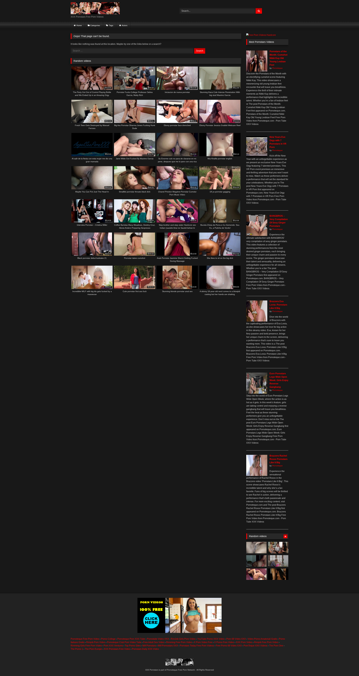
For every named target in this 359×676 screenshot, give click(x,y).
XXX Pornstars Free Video (117, 649)
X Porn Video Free (203, 642)
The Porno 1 (77, 649)
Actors (124, 25)
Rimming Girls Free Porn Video (86, 645)
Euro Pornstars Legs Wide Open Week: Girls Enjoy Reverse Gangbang (279, 380)
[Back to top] (350, 667)
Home (79, 25)
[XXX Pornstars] (95, 8)
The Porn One (276, 645)
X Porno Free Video (224, 642)
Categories (95, 25)
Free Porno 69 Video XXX (229, 645)
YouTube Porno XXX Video (211, 639)
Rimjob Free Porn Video (266, 642)
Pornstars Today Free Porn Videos (197, 645)
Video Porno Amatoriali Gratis (262, 639)
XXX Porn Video (244, 642)
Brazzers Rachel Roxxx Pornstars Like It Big (278, 459)
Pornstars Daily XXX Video (145, 649)
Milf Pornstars (149, 645)
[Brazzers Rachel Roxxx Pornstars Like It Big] (256, 475)
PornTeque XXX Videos (255, 645)
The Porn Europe (93, 649)
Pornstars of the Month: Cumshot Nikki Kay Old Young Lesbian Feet (278, 58)
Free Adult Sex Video (153, 642)
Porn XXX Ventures (113, 645)
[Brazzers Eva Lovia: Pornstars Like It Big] (256, 321)
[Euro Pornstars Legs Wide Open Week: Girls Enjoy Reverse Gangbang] (256, 393)
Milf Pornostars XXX (168, 645)
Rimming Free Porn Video (179, 642)
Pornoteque (277, 68)
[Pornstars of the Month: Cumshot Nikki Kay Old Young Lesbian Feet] (256, 71)
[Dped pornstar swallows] (278, 561)
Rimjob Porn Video (95, 642)
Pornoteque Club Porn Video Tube (124, 642)
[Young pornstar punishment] (278, 547)
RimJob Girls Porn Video (183, 639)
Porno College (108, 639)
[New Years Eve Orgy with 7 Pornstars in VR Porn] (256, 156)
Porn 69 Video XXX (236, 639)
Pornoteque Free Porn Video (85, 639)
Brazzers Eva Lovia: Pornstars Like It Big (278, 304)
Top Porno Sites (133, 645)
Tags (111, 25)
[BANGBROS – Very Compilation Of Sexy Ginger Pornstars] (256, 235)
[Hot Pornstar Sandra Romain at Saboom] (256, 574)
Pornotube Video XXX (158, 639)
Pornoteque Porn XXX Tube (131, 639)
